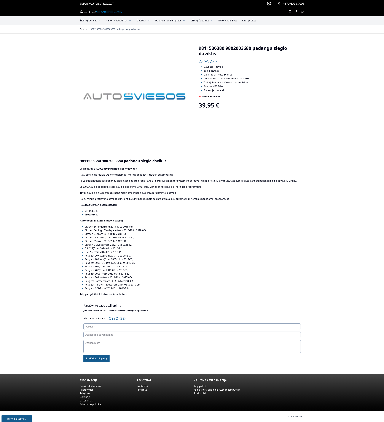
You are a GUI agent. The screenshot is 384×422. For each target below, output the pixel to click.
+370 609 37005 (293, 4)
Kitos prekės (249, 20)
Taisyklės (85, 393)
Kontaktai (142, 386)
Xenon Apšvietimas (117, 20)
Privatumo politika (90, 404)
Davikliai (141, 20)
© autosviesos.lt (296, 416)
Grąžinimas (86, 400)
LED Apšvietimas (200, 20)
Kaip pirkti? (200, 386)
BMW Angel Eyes (227, 20)
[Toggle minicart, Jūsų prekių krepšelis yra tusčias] (302, 11)
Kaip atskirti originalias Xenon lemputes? (217, 389)
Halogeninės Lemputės (168, 20)
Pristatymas (86, 389)
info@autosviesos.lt (97, 4)
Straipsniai (200, 393)
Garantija (85, 397)
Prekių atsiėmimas (90, 386)
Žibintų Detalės (88, 20)
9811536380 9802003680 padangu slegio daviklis (115, 29)
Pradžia (83, 29)
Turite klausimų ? (16, 418)
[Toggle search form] (290, 11)
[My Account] (296, 11)
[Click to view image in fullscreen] (134, 96)
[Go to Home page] (101, 12)
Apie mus (142, 389)
